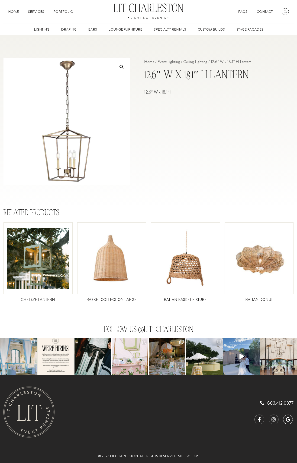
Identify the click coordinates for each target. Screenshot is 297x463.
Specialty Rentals (170, 29)
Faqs (242, 11)
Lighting (41, 29)
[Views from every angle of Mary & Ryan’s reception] (278, 356)
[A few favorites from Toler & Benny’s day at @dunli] (167, 356)
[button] (121, 67)
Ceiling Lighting (195, 62)
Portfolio (63, 11)
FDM (194, 456)
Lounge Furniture (125, 29)
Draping (69, 29)
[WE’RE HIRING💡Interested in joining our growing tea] (55, 356)
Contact (265, 11)
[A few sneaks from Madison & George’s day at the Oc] (130, 356)
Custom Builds (211, 29)
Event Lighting (169, 62)
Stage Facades (249, 29)
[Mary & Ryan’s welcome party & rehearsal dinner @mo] (92, 356)
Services (36, 11)
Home (13, 11)
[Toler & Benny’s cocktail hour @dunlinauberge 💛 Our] (204, 356)
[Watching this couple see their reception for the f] (241, 356)
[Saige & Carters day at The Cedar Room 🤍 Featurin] (18, 356)
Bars (92, 29)
